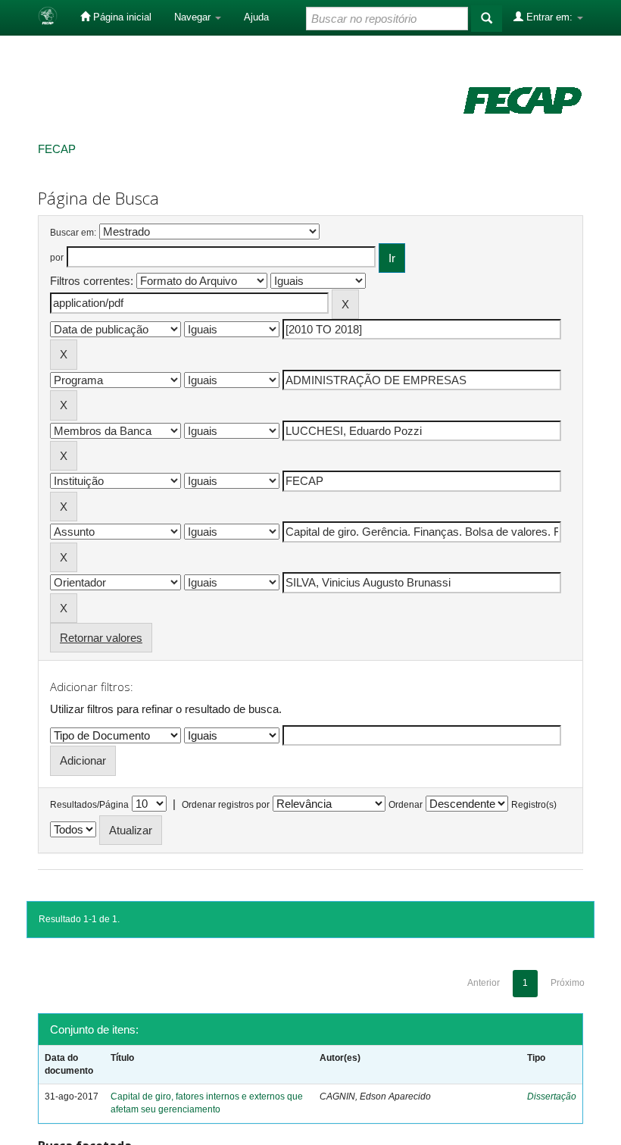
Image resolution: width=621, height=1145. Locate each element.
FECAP (57, 148)
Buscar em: (73, 232)
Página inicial (120, 17)
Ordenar (406, 804)
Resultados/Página (89, 804)
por (57, 257)
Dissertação (551, 1096)
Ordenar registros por (226, 804)
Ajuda (256, 17)
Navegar (194, 17)
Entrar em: (549, 17)
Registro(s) (534, 804)
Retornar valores (101, 637)
